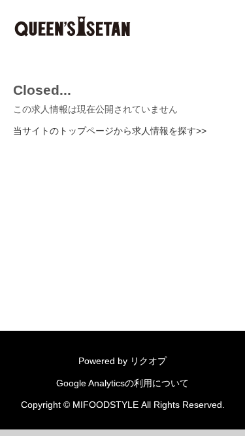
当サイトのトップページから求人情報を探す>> (109, 131)
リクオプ (148, 361)
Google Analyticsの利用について (122, 383)
